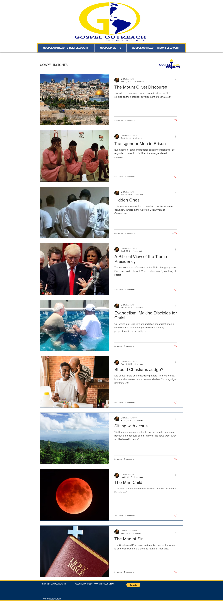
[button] (133, 585)
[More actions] (177, 80)
